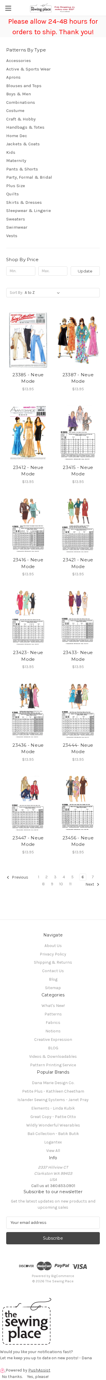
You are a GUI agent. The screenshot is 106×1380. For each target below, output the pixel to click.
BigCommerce (62, 1276)
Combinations (20, 102)
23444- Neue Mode (78, 748)
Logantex (53, 1142)
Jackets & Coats (23, 143)
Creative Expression (53, 1039)
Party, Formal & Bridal (29, 177)
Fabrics (53, 1022)
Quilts (12, 193)
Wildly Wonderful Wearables (53, 1125)
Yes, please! (38, 1376)
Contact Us (53, 970)
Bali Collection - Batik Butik (53, 1133)
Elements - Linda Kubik (53, 1108)
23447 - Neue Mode (28, 841)
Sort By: (16, 292)
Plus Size (15, 185)
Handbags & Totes (25, 127)
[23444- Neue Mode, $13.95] (78, 710)
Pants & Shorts (22, 169)
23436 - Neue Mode (28, 748)
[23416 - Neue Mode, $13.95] (28, 525)
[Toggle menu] (8, 8)
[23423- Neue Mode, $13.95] (28, 617)
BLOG (53, 1048)
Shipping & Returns (53, 962)
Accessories (18, 60)
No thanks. (12, 1376)
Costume (15, 110)
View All (53, 1150)
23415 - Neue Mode (78, 471)
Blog (53, 979)
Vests (11, 235)
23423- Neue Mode (28, 656)
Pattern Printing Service (53, 1064)
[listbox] (43, 292)
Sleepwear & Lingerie (28, 210)
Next (90, 884)
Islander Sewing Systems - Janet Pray (53, 1099)
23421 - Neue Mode (78, 563)
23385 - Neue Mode (28, 378)
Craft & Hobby (21, 119)
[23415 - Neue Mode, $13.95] (78, 432)
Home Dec (16, 135)
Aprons (13, 77)
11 (70, 884)
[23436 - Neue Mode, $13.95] (28, 710)
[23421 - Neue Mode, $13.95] (78, 525)
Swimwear (16, 227)
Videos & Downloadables (53, 1056)
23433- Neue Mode (78, 656)
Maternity (16, 160)
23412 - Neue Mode (28, 471)
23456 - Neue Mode (78, 841)
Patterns (53, 1014)
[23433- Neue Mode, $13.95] (78, 617)
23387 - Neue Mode (78, 378)
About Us (53, 945)
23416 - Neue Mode (28, 563)
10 (61, 884)
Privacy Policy (53, 954)
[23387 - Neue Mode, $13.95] (78, 340)
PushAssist (39, 1370)
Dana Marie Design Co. (53, 1082)
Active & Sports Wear (28, 69)
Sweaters (15, 219)
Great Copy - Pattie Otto (53, 1116)
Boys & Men (18, 93)
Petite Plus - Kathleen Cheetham (53, 1091)
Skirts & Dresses (24, 202)
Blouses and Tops (24, 85)
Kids (10, 152)
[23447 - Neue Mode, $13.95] (28, 803)
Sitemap (53, 987)
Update (85, 271)
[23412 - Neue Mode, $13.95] (28, 432)
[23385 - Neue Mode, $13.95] (28, 340)
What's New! (53, 1005)
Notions (53, 1031)
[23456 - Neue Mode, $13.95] (78, 803)
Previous (19, 877)
